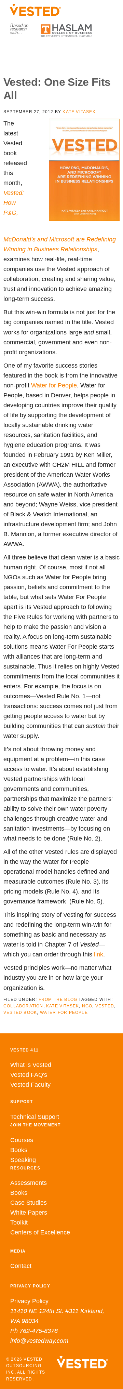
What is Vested (30, 1064)
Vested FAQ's (28, 1074)
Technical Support (34, 1116)
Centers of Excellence (40, 1232)
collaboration (23, 1006)
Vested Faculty (30, 1084)
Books (18, 1150)
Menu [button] (61, 51)
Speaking (23, 1159)
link (98, 954)
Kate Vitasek (62, 1006)
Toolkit (19, 1222)
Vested (104, 1006)
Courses (21, 1140)
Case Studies (28, 1202)
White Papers (28, 1212)
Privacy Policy (29, 1301)
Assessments (28, 1182)
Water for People (54, 385)
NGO (87, 1006)
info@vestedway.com (39, 1340)
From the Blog (58, 999)
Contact (20, 1265)
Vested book (20, 1012)
